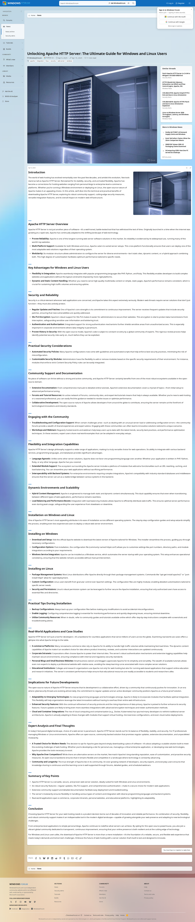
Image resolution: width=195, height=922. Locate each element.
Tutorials (57, 894)
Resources (57, 902)
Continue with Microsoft (176, 17)
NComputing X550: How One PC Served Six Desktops (176, 152)
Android (14, 909)
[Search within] (128, 3)
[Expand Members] (22, 66)
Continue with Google (176, 22)
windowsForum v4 (73, 915)
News (56, 887)
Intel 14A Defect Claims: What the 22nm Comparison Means (177, 139)
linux (47, 61)
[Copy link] (190, 168)
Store (101, 902)
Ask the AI (102, 898)
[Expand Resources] (22, 82)
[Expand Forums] (22, 20)
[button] (81, 915)
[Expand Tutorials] (22, 43)
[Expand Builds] (22, 49)
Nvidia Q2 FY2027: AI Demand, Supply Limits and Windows (176, 133)
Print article (167, 157)
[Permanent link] (46, 172)
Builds (56, 898)
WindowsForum (35, 58)
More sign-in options (175, 26)
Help (145, 887)
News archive (10, 32)
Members (102, 894)
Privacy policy (148, 898)
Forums (101, 887)
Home (122, 915)
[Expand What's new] (22, 59)
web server (61, 61)
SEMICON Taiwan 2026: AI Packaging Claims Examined (175, 145)
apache (32, 61)
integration (40, 61)
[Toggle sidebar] (190, 3)
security (53, 61)
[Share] (186, 168)
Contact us (147, 891)
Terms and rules (149, 894)
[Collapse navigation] (21, 11)
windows (69, 61)
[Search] (133, 3)
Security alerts (10, 36)
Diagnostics (25, 909)
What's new (103, 891)
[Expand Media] (22, 76)
